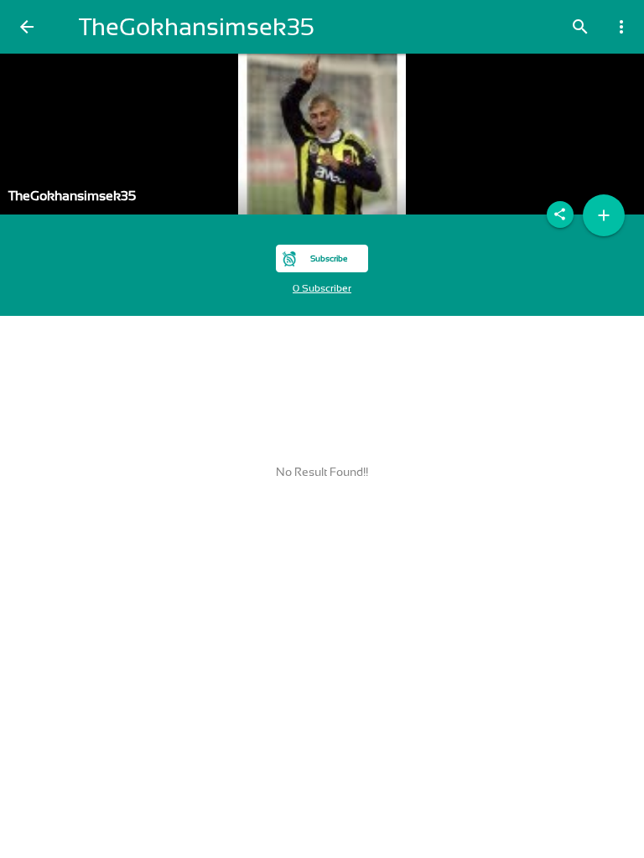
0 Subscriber (322, 288)
